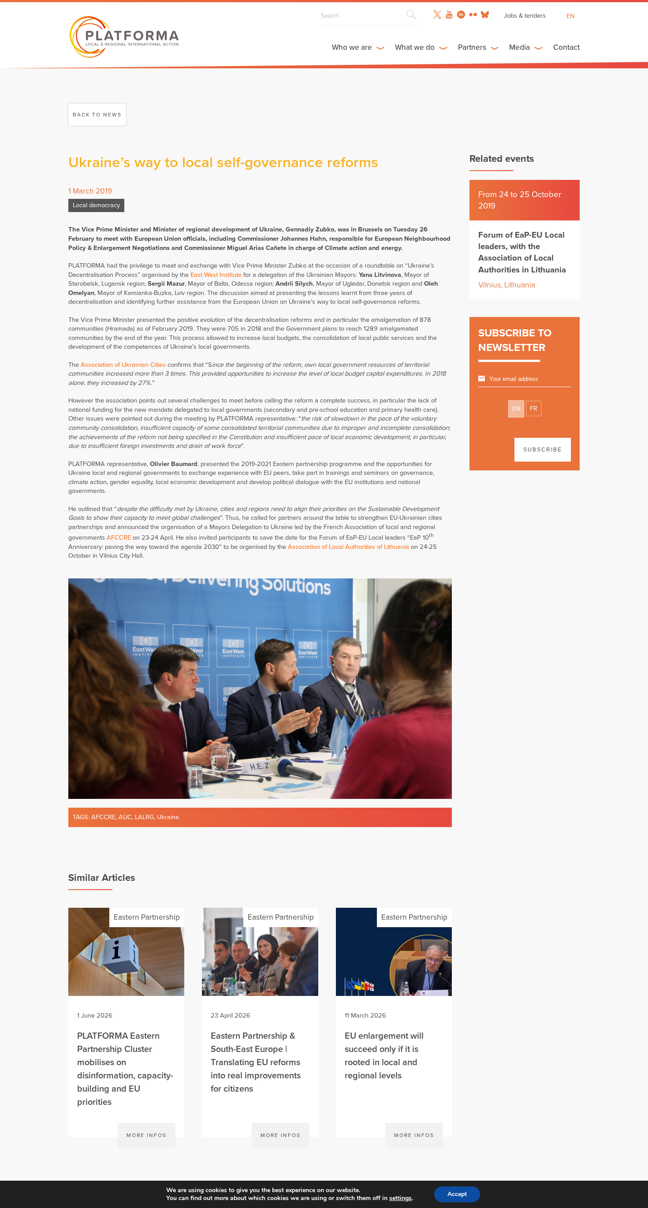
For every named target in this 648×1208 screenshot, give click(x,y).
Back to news (97, 115)
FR (533, 408)
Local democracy (96, 205)
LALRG (144, 817)
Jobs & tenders (525, 15)
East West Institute (216, 275)
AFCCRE (119, 537)
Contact (566, 47)
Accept (457, 1194)
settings (400, 1198)
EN (516, 408)
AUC (125, 817)
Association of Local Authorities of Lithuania (348, 547)
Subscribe (542, 450)
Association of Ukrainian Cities (123, 365)
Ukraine (168, 817)
